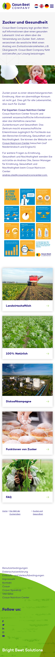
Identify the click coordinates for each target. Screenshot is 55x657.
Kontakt (7, 582)
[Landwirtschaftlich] (27, 290)
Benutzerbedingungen (15, 568)
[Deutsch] (47, 6)
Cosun (6, 586)
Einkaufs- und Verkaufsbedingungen (23, 575)
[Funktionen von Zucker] (27, 433)
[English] (42, 6)
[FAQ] (27, 481)
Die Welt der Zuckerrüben (14, 512)
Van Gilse (7, 593)
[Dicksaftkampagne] (27, 385)
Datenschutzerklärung (15, 571)
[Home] (16, 6)
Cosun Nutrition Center (15, 597)
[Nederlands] (36, 6)
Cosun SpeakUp (11, 590)
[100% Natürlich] (27, 337)
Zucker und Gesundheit (38, 512)
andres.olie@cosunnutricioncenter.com (25, 175)
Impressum (8, 579)
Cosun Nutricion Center (16, 143)
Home (4, 511)
